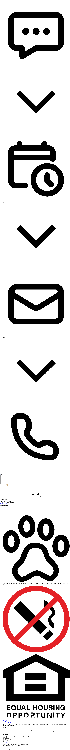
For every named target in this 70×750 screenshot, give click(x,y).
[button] (36, 581)
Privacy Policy (5, 720)
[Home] (7, 489)
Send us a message (6, 742)
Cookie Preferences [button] (6, 721)
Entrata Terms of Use (6, 747)
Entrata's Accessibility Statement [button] (8, 722)
